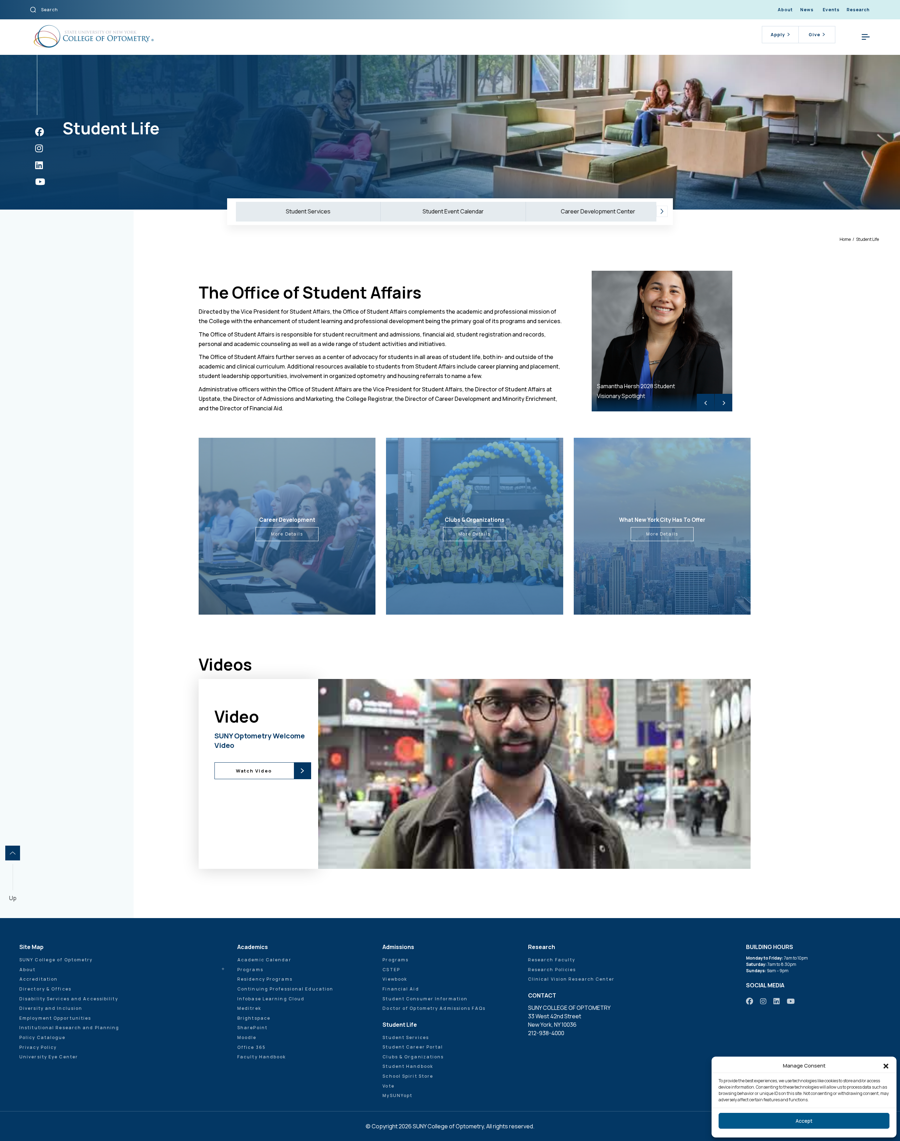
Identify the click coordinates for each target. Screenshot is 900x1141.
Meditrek (249, 1008)
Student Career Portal (412, 1047)
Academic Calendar (264, 960)
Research (858, 10)
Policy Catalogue (42, 1037)
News (807, 10)
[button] (885, 1065)
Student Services (308, 211)
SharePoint (252, 1028)
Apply (778, 34)
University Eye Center (48, 1057)
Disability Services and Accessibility (68, 999)
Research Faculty (552, 960)
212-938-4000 (546, 1033)
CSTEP (391, 970)
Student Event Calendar (453, 211)
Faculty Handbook (261, 1057)
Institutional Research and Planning (69, 1028)
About (785, 10)
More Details (287, 534)
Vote (388, 1086)
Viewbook (394, 979)
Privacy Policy (38, 1047)
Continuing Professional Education (285, 989)
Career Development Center (598, 211)
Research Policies (552, 970)
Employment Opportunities (55, 1018)
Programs (250, 970)
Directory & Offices (45, 989)
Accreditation (38, 979)
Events (831, 10)
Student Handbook (407, 1066)
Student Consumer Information (425, 999)
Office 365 (251, 1047)
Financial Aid (400, 989)
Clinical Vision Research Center (571, 979)
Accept (804, 1120)
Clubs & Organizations (413, 1057)
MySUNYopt (397, 1095)
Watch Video (254, 771)
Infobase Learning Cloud (270, 999)
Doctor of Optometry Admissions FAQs (434, 1008)
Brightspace (253, 1018)
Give (814, 34)
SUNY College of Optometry (56, 960)
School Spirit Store (407, 1076)
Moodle (247, 1037)
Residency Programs (264, 979)
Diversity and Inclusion (50, 1008)
